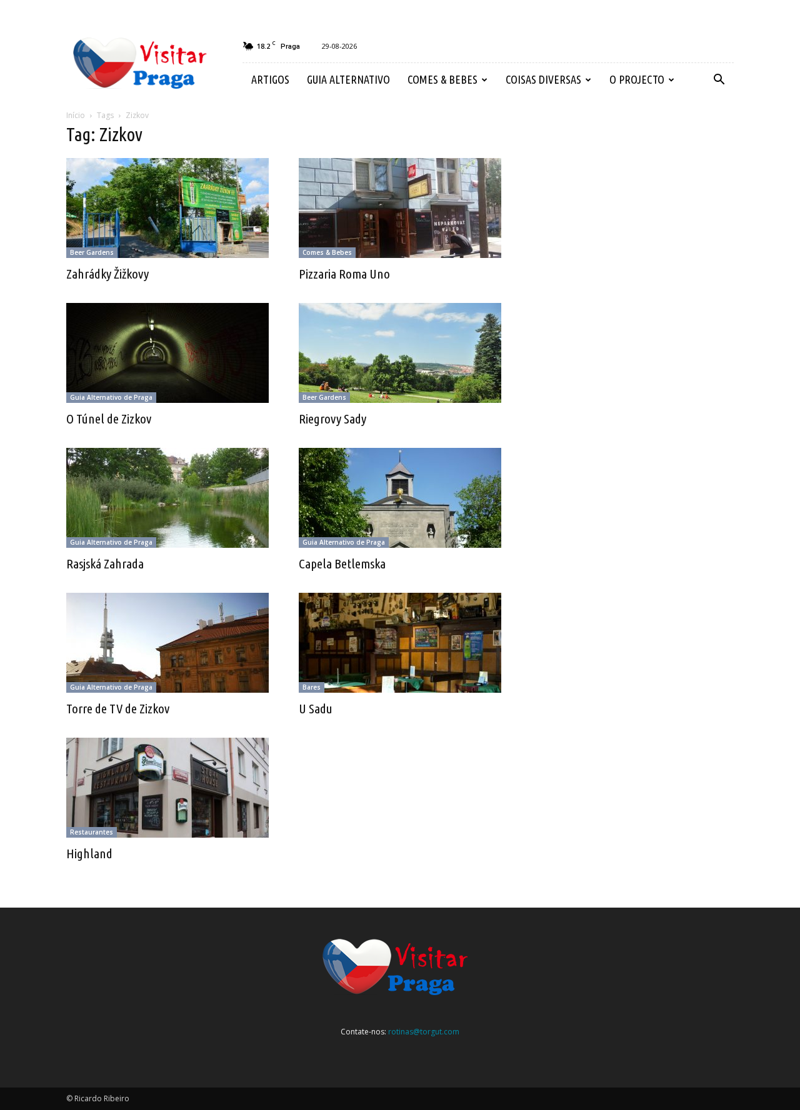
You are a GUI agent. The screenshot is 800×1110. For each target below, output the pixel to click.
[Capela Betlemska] (400, 498)
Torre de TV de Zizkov (117, 708)
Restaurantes (91, 832)
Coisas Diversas (543, 79)
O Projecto (636, 79)
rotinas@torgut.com (423, 1031)
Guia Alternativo (348, 79)
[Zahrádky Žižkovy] (167, 208)
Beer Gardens (92, 252)
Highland (89, 853)
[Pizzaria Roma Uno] (400, 208)
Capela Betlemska (342, 563)
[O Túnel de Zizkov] (167, 353)
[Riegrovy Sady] (400, 353)
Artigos (270, 79)
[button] (719, 80)
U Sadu (315, 708)
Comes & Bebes (443, 79)
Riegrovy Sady (332, 418)
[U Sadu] (400, 643)
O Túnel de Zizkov (108, 418)
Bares (311, 687)
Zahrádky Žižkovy (107, 273)
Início (75, 115)
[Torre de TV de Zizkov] (167, 643)
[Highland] (167, 788)
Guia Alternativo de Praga (111, 397)
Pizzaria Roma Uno (344, 273)
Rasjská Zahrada (105, 563)
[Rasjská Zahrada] (167, 498)
